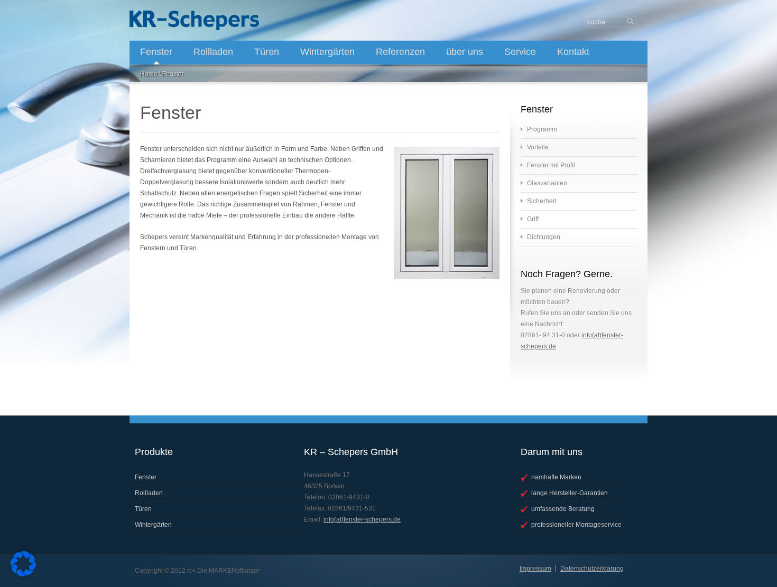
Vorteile (538, 147)
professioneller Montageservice (576, 524)
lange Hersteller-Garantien (569, 493)
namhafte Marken (556, 477)
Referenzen (400, 51)
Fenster (156, 51)
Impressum (535, 568)
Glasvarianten (547, 183)
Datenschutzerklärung (592, 568)
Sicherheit (541, 201)
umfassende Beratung (563, 509)
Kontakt (573, 51)
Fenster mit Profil (551, 165)
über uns (464, 51)
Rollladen (213, 51)
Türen (266, 51)
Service (520, 51)
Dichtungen (543, 237)
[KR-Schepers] (194, 20)
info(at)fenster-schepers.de (362, 519)
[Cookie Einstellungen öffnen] (23, 574)
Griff (533, 219)
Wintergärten (327, 51)
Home (149, 74)
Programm (542, 129)
